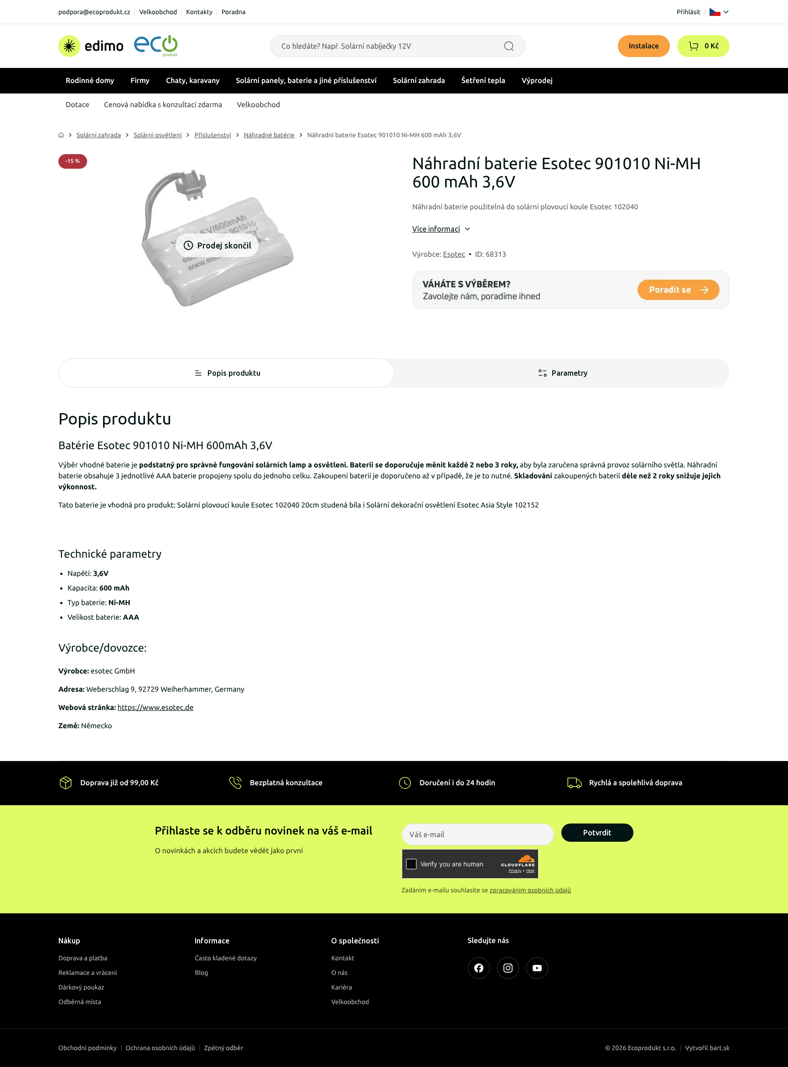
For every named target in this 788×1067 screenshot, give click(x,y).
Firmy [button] (140, 81)
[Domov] (117, 46)
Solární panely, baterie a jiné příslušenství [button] (306, 81)
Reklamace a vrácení (87, 972)
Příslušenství (212, 135)
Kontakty (199, 12)
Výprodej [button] (537, 81)
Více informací (436, 229)
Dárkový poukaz (81, 987)
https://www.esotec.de (156, 708)
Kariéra (341, 987)
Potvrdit (597, 833)
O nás (339, 972)
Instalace (644, 46)
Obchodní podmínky (87, 1047)
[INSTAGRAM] (508, 968)
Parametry (569, 373)
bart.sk (720, 1047)
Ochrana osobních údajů (160, 1047)
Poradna (234, 12)
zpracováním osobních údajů (530, 890)
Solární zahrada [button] (419, 81)
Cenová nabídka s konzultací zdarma (163, 105)
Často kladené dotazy (226, 958)
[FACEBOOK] (479, 968)
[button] (694, 46)
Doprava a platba (83, 958)
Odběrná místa (79, 1001)
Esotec (454, 254)
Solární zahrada (99, 135)
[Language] (720, 12)
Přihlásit (688, 12)
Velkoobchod (158, 12)
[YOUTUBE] (537, 968)
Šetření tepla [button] (483, 81)
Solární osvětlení (157, 135)
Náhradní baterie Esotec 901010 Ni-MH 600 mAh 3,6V (384, 135)
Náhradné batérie (269, 135)
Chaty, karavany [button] (193, 81)
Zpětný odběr (224, 1047)
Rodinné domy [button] (90, 81)
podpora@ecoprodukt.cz (94, 12)
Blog (201, 972)
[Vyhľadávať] (508, 46)
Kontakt (342, 958)
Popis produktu (233, 373)
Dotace (77, 105)
